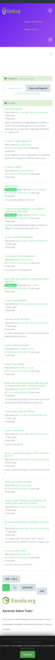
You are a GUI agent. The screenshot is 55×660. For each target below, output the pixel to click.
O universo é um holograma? (20, 256)
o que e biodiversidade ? (17, 345)
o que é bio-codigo (14, 363)
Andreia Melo (25, 144)
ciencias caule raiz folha (17, 319)
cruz (21, 414)
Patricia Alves (25, 485)
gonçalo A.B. (25, 554)
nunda (22, 322)
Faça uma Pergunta (38, 88)
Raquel (22, 459)
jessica (22, 528)
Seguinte (27, 587)
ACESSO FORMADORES (22, 619)
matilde (35, 284)
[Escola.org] (11, 10)
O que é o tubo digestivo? (18, 140)
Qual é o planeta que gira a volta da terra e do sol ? (27, 454)
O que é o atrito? (13, 166)
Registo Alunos (31, 29)
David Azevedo (26, 259)
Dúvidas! (9, 59)
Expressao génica (14, 108)
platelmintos (11, 185)
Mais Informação (27, 648)
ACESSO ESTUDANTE (37, 619)
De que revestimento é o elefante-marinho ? (27, 523)
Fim (42, 591)
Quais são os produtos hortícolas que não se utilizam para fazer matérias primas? (26, 384)
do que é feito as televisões (19, 237)
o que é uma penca (14, 430)
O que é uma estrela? (16, 300)
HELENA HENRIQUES (29, 388)
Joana (22, 112)
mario (22, 303)
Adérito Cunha (38, 214)
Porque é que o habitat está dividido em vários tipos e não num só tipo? (25, 502)
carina (22, 433)
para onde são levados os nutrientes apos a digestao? (27, 280)
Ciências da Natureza (38, 112)
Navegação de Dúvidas (24, 69)
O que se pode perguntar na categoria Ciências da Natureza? (24, 210)
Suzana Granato (26, 170)
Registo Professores (33, 21)
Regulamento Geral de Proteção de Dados (28, 624)
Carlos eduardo (39, 189)
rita (20, 506)
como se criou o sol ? (16, 550)
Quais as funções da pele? (18, 481)
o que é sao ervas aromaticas (20, 411)
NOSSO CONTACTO (8, 619)
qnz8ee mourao (26, 348)
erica (21, 240)
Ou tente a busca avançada (27, 93)
